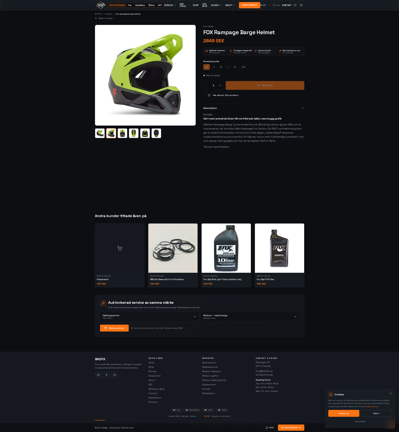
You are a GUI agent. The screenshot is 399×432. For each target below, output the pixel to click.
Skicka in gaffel (210, 375)
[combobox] (267, 5)
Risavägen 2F (263, 362)
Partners (153, 402)
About (229, 5)
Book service (291, 427)
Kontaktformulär (264, 374)
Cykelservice (209, 384)
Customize (360, 421)
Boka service (116, 328)
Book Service (249, 5)
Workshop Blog (156, 388)
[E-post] (114, 374)
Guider (215, 5)
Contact (152, 393)
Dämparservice (210, 367)
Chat (271, 427)
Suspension (154, 375)
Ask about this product (226, 95)
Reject (376, 413)
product (108, 14)
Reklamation (154, 397)
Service (168, 5)
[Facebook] (106, 374)
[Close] (390, 393)
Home (151, 362)
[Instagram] (98, 374)
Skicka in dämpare (211, 371)
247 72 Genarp (263, 366)
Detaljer (208, 114)
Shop (195, 5)
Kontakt (287, 5)
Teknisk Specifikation (216, 146)
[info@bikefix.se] (295, 5)
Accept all (344, 413)
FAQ (150, 384)
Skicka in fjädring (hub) (214, 380)
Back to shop (106, 18)
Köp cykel (183, 5)
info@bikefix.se (264, 371)
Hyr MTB (204, 5)
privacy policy (371, 406)
